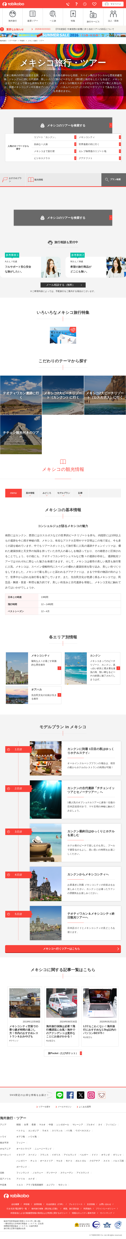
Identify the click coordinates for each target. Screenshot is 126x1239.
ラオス (45, 1130)
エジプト (50, 1185)
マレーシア (77, 1124)
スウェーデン (66, 1172)
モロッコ (62, 1185)
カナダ (31, 1179)
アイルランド (70, 1155)
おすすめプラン (15, 179)
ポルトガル (80, 1161)
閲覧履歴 (85, 4)
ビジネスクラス (42, 158)
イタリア (20, 1155)
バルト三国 (118, 1161)
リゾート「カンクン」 (45, 137)
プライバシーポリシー (106, 1209)
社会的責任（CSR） (55, 1204)
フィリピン (111, 1124)
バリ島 (69, 1130)
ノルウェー (37, 1172)
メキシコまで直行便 (44, 151)
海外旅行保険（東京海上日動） (45, 1209)
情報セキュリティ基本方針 (84, 1213)
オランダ (105, 1155)
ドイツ (95, 1155)
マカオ (42, 1124)
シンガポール (62, 1124)
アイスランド (82, 1172)
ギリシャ (117, 1155)
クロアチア (94, 1161)
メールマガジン (65, 1107)
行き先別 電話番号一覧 (17, 1209)
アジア (3, 1124)
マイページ (115, 4)
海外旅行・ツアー (13, 1118)
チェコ (33, 1161)
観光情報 (38, 179)
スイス (106, 1161)
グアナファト (86, 158)
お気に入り (95, 4)
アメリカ (20, 1179)
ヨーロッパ (5, 1155)
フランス (44, 1155)
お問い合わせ (105, 1204)
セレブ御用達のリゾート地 (92, 151)
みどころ (47, 493)
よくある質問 (77, 4)
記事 (80, 493)
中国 (51, 1124)
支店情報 (91, 1204)
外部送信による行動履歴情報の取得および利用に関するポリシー (39, 1213)
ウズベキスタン (82, 1130)
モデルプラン (63, 493)
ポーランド (21, 1167)
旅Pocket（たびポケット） (63, 1053)
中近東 (3, 1185)
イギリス (56, 1155)
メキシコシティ (87, 137)
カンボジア (33, 1130)
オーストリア (46, 1161)
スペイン (32, 1155)
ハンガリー (21, 1161)
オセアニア (5, 1149)
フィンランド (22, 1172)
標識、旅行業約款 (71, 1209)
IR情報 (27, 1204)
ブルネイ (90, 1124)
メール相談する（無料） (60, 284)
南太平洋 (4, 1142)
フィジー (20, 1142)
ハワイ (3, 1136)
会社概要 (15, 1204)
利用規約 (87, 1209)
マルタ (59, 1161)
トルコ (19, 1185)
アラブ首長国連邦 (34, 1185)
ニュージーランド (43, 1149)
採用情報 (38, 1204)
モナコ (69, 1161)
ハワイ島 (32, 1136)
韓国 (18, 1124)
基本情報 (30, 493)
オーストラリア (23, 1149)
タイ (100, 1124)
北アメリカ (5, 1179)
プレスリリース (76, 1204)
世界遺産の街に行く (89, 144)
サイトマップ (106, 1213)
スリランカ (57, 1130)
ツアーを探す (44, 1107)
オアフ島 (20, 1136)
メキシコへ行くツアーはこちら (61, 948)
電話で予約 (68, 4)
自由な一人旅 (41, 144)
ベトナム (20, 1130)
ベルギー (84, 1155)
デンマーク (51, 1172)
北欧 (2, 1172)
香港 (34, 1124)
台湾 (26, 1124)
